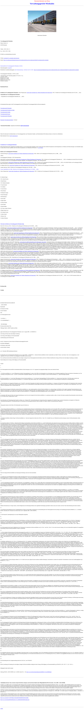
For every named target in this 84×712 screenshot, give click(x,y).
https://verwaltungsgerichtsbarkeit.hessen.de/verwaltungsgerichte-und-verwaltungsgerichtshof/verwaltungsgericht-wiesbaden (26, 60)
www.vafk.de (40, 147)
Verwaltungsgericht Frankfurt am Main (7, 110)
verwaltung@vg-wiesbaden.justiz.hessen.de (11, 58)
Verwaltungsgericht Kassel (5, 114)
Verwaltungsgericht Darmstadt (6, 108)
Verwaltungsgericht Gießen (5, 112)
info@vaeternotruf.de (14, 135)
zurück (1, 708)
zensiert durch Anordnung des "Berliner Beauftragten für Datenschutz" (21, 153)
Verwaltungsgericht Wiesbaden (6, 116)
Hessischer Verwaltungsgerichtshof (6, 119)
